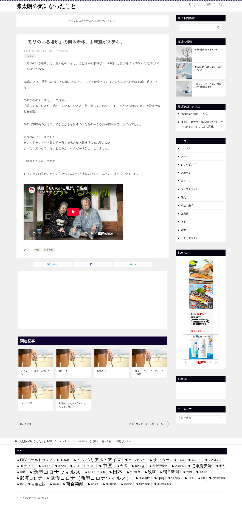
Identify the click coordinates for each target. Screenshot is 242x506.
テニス (180, 460)
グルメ (184, 156)
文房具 (184, 213)
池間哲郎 (144, 478)
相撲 (203, 478)
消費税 (175, 478)
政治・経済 (187, 205)
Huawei (64, 460)
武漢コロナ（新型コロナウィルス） (90, 478)
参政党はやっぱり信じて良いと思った (208, 68)
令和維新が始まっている (206, 49)
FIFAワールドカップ (36, 460)
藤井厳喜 (95, 484)
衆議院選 (111, 484)
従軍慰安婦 (201, 466)
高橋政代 (101, 371)
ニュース (186, 180)
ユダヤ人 (46, 466)
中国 (107, 465)
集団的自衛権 (164, 484)
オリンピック (136, 459)
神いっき (63, 371)
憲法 (221, 465)
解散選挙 (144, 484)
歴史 (183, 221)
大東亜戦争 (159, 466)
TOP (35, 441)
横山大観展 (25, 424)
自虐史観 (38, 484)
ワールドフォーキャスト (84, 466)
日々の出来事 (96, 471)
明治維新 (135, 471)
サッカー (161, 460)
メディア (27, 466)
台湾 (123, 466)
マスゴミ (213, 459)
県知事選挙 (219, 478)
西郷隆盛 (128, 484)
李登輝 (189, 472)
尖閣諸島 (179, 466)
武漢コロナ (31, 478)
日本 (117, 471)
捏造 (23, 471)
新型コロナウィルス (57, 471)
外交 (183, 197)
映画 (37, 249)
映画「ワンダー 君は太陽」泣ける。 (147, 424)
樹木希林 (48, 249)
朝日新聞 (171, 472)
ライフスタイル (189, 189)
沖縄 (160, 478)
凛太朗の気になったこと (46, 6)
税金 (22, 484)
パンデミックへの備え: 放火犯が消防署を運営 (208, 85)
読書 (183, 230)
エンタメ (29, 56)
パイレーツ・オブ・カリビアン (35, 372)
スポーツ (186, 172)
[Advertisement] (92, 299)
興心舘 (56, 484)
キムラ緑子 (26, 403)
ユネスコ (62, 466)
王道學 (191, 478)
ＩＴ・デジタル (189, 238)
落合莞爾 (74, 484)
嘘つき (140, 466)
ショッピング (188, 164)
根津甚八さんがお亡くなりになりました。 (73, 405)
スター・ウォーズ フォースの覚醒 (149, 372)
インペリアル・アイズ (99, 459)
